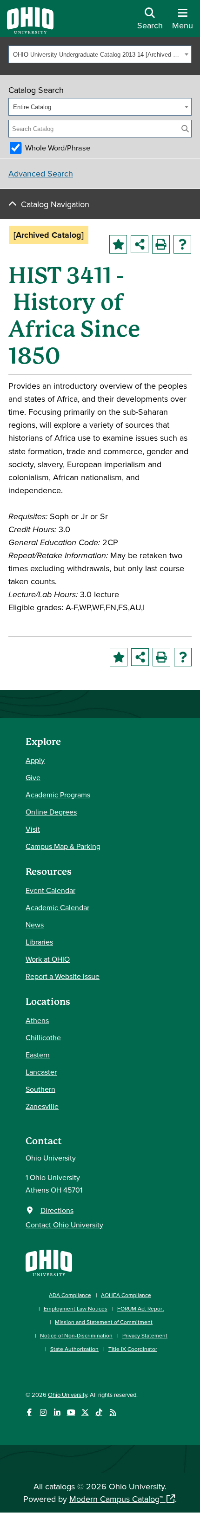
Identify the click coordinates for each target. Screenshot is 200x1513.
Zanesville (42, 1106)
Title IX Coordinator (132, 1349)
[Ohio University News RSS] (113, 1412)
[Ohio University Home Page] (49, 1262)
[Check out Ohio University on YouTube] (71, 1412)
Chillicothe (43, 1037)
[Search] (185, 128)
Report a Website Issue (63, 976)
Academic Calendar (57, 907)
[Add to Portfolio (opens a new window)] (118, 244)
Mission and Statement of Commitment (104, 1322)
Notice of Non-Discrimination (76, 1335)
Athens (37, 1020)
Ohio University (67, 1394)
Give (33, 777)
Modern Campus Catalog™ (116, 1499)
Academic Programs (58, 794)
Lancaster (41, 1072)
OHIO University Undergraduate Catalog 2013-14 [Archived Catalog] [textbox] (97, 54)
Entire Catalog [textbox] (32, 107)
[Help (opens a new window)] (182, 244)
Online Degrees (51, 812)
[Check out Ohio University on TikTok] (99, 1412)
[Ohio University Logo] (30, 31)
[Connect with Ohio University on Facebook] (29, 1412)
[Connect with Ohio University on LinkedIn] (57, 1412)
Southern (40, 1089)
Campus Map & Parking (63, 846)
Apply (35, 760)
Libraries (39, 942)
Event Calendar (50, 890)
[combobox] (100, 54)
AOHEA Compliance (126, 1295)
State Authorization (74, 1349)
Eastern (38, 1055)
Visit (33, 829)
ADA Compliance (70, 1295)
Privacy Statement (144, 1335)
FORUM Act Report (140, 1308)
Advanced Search (40, 173)
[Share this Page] (139, 244)
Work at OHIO (48, 959)
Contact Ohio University (64, 1225)
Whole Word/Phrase (57, 148)
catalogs (60, 1486)
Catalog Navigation (55, 204)
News (35, 925)
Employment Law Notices (75, 1308)
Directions (56, 1210)
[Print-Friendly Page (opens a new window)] (161, 244)
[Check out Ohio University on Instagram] (43, 1412)
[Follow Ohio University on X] (85, 1412)
